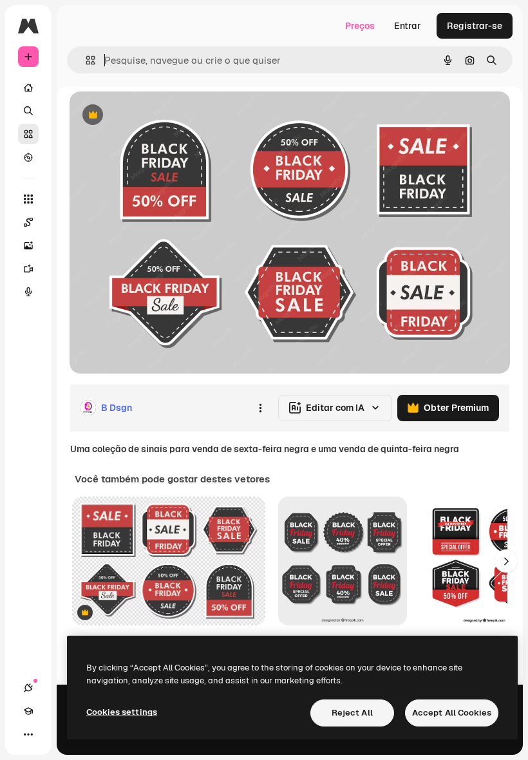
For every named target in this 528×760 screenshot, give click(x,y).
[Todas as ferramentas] (28, 199)
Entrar (407, 26)
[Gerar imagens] (28, 245)
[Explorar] (28, 157)
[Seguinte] (506, 561)
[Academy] (28, 711)
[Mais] (28, 734)
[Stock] (28, 134)
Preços (360, 26)
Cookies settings (121, 712)
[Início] (28, 87)
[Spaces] (28, 222)
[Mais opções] (260, 408)
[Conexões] (28, 688)
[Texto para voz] (28, 291)
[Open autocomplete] (85, 60)
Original (152, 115)
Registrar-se (474, 26)
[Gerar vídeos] (28, 268)
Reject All (352, 712)
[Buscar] (28, 110)
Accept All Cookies (451, 712)
